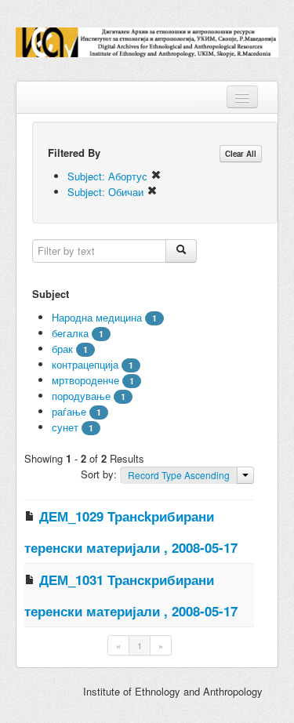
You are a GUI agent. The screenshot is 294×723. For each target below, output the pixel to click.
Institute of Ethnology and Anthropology (173, 691)
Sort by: (100, 474)
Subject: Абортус (109, 176)
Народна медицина (97, 317)
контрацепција (85, 364)
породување (81, 395)
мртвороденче (85, 379)
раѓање (69, 411)
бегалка (70, 332)
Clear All (240, 153)
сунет (65, 427)
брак (62, 348)
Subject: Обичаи (107, 191)
